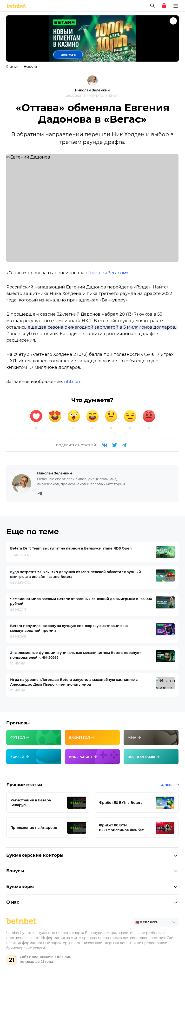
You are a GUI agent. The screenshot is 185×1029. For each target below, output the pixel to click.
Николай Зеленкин (92, 90)
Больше (167, 785)
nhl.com (73, 381)
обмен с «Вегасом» (107, 272)
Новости (30, 66)
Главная (12, 66)
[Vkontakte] (105, 445)
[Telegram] (124, 445)
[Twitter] (114, 445)
